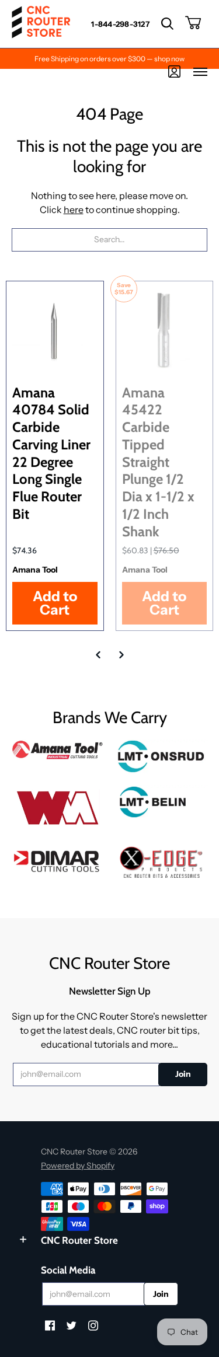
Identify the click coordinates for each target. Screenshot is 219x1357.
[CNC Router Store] (41, 24)
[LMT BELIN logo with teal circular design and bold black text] (162, 802)
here (74, 209)
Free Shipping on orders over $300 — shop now (109, 58)
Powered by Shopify (77, 1165)
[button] (167, 24)
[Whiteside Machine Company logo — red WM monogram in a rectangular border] (58, 808)
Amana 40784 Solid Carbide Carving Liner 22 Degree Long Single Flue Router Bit (51, 453)
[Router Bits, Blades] (58, 860)
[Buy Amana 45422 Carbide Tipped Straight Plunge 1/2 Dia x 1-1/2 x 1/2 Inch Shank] (164, 329)
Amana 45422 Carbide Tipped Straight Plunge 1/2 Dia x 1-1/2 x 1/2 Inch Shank (158, 462)
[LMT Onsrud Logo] (162, 756)
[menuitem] (120, 24)
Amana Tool (35, 569)
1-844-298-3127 (120, 24)
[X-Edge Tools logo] (162, 863)
